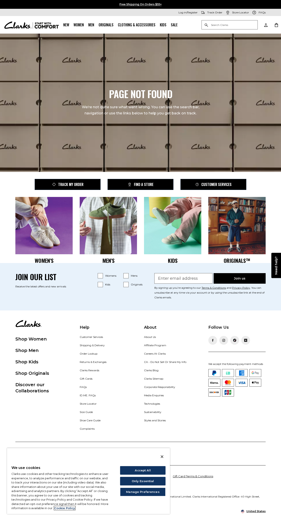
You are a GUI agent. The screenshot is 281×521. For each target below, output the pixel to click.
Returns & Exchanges (93, 362)
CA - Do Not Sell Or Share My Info (165, 362)
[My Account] (265, 24)
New (66, 24)
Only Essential (143, 481)
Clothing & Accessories (136, 24)
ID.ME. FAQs (88, 395)
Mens (134, 275)
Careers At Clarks (155, 353)
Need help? (276, 265)
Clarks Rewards (89, 370)
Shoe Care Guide (90, 420)
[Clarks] (31, 25)
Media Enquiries (154, 395)
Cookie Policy (64, 508)
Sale (174, 24)
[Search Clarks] (230, 25)
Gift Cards (86, 378)
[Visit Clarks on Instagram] (223, 340)
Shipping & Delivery (92, 345)
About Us (150, 337)
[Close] (162, 457)
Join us (239, 278)
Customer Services (216, 184)
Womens (110, 275)
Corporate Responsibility (159, 387)
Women (79, 24)
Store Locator (88, 403)
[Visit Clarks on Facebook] (212, 340)
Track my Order (70, 184)
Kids (163, 24)
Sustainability (152, 412)
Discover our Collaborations (32, 387)
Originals (106, 24)
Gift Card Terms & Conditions (193, 476)
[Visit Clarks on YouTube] (245, 340)
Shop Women (31, 339)
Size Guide (86, 412)
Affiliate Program (155, 345)
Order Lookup (88, 353)
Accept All (143, 470)
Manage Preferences (142, 492)
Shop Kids (26, 361)
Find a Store (143, 184)
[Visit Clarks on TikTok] (234, 340)
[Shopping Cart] (276, 24)
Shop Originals (32, 373)
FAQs (83, 387)
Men (91, 24)
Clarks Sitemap (153, 378)
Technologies (152, 403)
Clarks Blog (151, 370)
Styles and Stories (155, 420)
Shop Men (27, 350)
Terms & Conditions (214, 287)
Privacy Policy (241, 287)
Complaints (87, 428)
